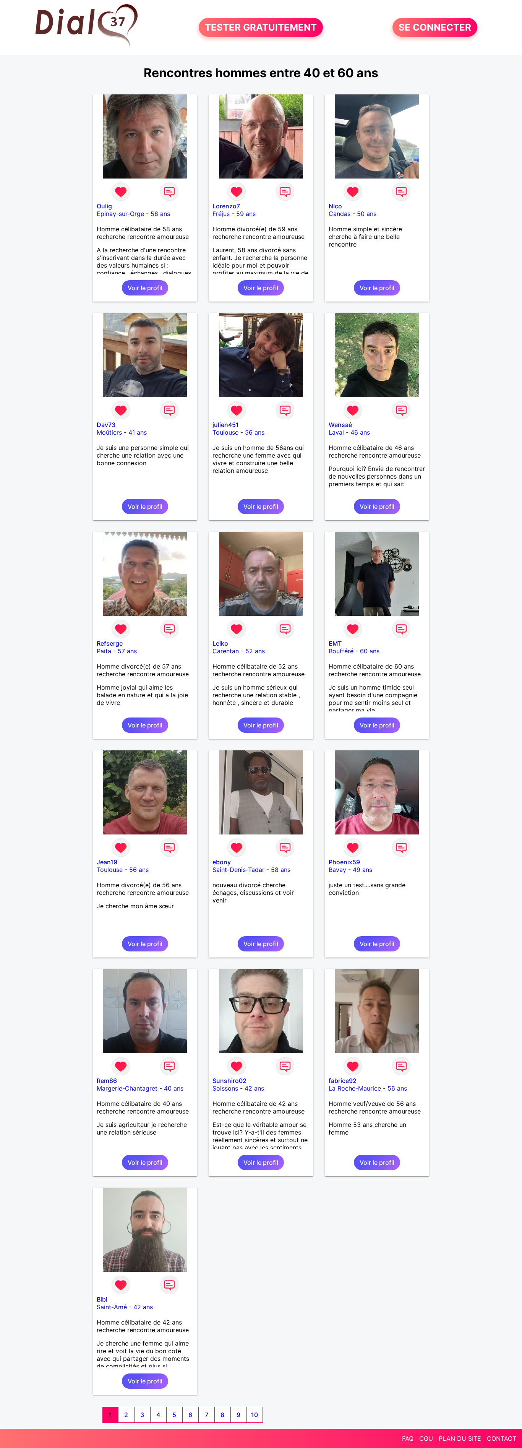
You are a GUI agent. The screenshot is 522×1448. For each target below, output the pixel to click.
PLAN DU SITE (460, 1438)
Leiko (220, 643)
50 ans (366, 214)
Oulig (104, 206)
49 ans (362, 869)
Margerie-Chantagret (127, 1088)
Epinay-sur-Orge (120, 214)
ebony (221, 862)
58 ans (160, 214)
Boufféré (341, 651)
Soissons (225, 1088)
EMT (335, 643)
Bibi (102, 1299)
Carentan (225, 651)
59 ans (246, 214)
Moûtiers (109, 432)
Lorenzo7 (226, 206)
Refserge (110, 643)
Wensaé (340, 425)
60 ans (369, 651)
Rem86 (107, 1080)
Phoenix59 (344, 862)
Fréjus (221, 214)
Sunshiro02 (229, 1080)
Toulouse (225, 432)
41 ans (137, 432)
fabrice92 (343, 1080)
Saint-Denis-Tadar (238, 869)
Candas (339, 214)
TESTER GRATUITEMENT (261, 27)
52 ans (255, 651)
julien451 (225, 425)
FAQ (407, 1438)
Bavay (337, 869)
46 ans (360, 432)
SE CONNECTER (435, 27)
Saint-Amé (112, 1307)
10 (254, 1415)
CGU (426, 1438)
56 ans (254, 432)
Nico (335, 206)
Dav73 (106, 425)
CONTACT (501, 1438)
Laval (336, 432)
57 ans (127, 651)
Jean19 (107, 862)
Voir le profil (145, 288)
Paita (104, 651)
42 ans (254, 1088)
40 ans (173, 1088)
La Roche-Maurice (355, 1088)
